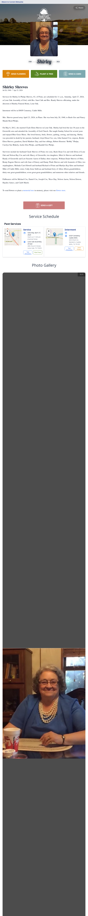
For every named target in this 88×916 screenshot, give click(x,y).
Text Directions (28, 252)
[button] (13, 234)
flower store (60, 190)
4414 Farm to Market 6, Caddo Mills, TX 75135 (75, 242)
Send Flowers (79, 248)
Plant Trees (37, 252)
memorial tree (28, 190)
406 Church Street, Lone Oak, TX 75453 (35, 247)
